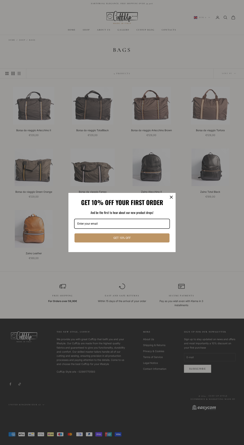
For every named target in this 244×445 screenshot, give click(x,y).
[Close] (171, 197)
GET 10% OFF (122, 238)
